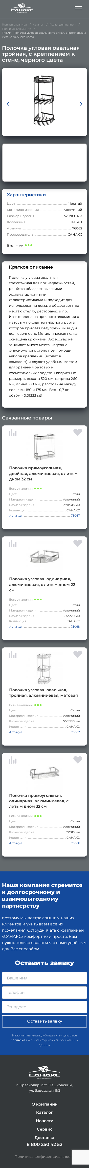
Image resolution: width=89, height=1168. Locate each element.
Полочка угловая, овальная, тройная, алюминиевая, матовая (43, 693)
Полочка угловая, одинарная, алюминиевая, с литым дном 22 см (42, 584)
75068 (75, 626)
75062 (75, 732)
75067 (75, 515)
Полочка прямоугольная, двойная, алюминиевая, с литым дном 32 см (43, 473)
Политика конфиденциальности (44, 1156)
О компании (45, 1104)
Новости (44, 1120)
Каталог (44, 1112)
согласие (18, 1040)
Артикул (15, 515)
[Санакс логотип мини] (44, 1072)
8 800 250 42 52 (44, 1144)
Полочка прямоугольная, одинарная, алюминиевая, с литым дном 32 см (38, 801)
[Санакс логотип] (22, 8)
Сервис (44, 1129)
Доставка (44, 1137)
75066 (75, 843)
